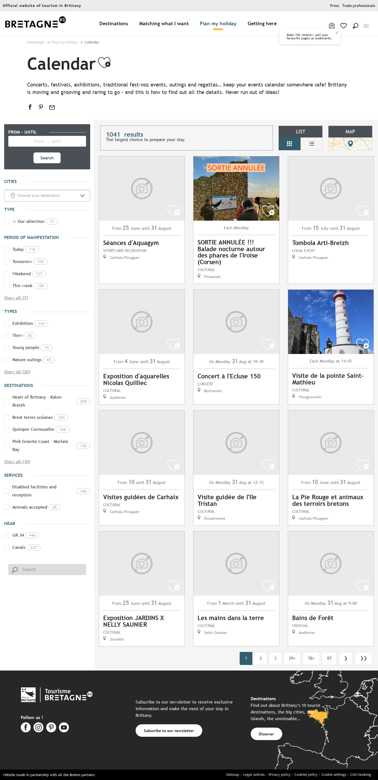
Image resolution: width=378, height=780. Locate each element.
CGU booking (360, 775)
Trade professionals (358, 6)
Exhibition (28, 323)
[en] (366, 25)
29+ (292, 658)
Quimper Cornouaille (39, 429)
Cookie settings (334, 775)
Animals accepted (34, 507)
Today (23, 249)
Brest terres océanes (38, 417)
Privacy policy (279, 775)
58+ (311, 658)
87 (329, 658)
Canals (24, 547)
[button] (356, 26)
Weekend (27, 273)
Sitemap (232, 775)
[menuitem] (35, 23)
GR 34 (23, 535)
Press (334, 6)
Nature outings (31, 359)
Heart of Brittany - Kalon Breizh (49, 401)
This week (28, 285)
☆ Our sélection (33, 221)
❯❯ (363, 658)
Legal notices (254, 775)
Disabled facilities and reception (49, 491)
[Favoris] (344, 26)
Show (22, 335)
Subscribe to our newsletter (169, 730)
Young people (30, 347)
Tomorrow (28, 261)
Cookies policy (305, 775)
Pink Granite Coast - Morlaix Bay (49, 445)
